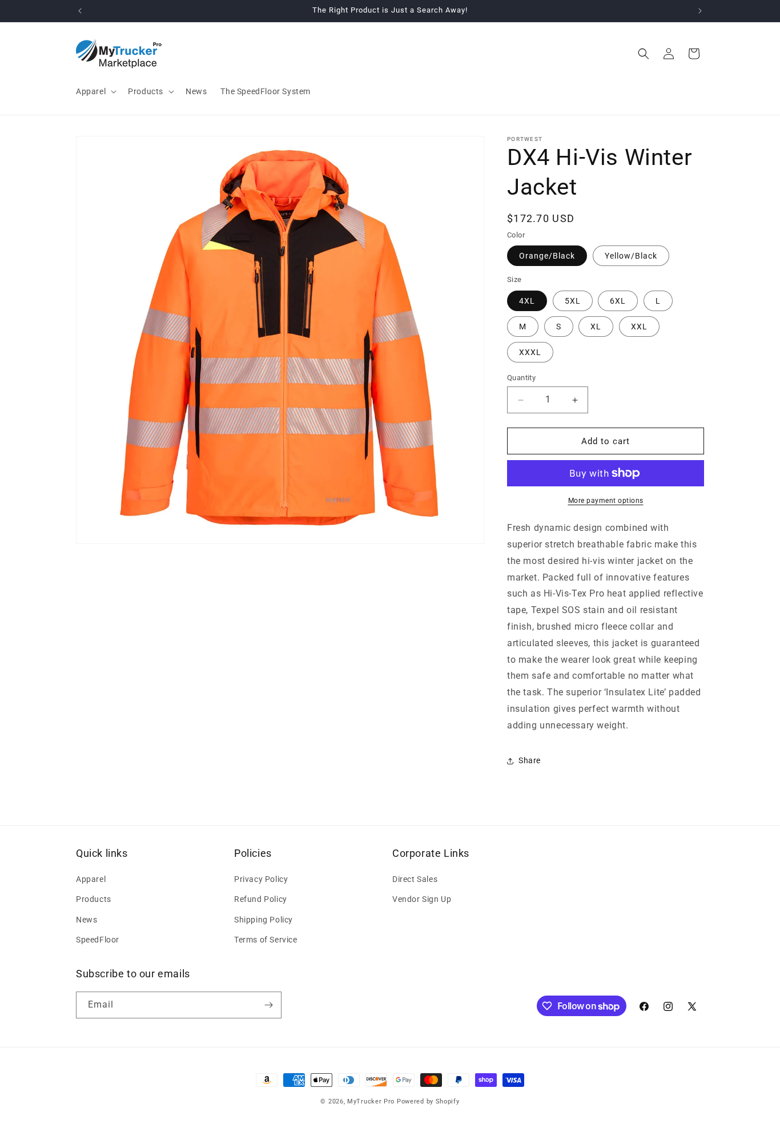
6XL (618, 300)
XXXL (530, 352)
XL (595, 326)
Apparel (91, 879)
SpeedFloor (97, 939)
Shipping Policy (263, 919)
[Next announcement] (700, 11)
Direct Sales (414, 879)
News (86, 919)
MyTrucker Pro (371, 1101)
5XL (573, 300)
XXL (639, 326)
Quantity (521, 377)
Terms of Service (265, 939)
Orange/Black (547, 255)
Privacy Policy (261, 879)
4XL (527, 300)
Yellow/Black (631, 255)
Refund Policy (260, 899)
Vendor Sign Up (421, 899)
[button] (95, 91)
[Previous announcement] (80, 11)
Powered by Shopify (428, 1101)
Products (93, 899)
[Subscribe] (268, 1005)
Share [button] (529, 760)
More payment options (606, 501)
